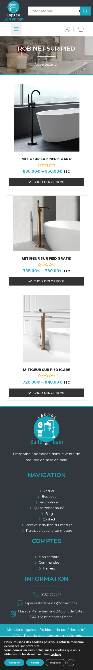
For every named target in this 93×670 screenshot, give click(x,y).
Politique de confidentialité (63, 630)
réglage (56, 654)
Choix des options (49, 182)
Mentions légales (21, 630)
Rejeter (35, 662)
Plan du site (34, 636)
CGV (17, 636)
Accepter (14, 662)
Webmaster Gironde (64, 636)
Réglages (55, 662)
